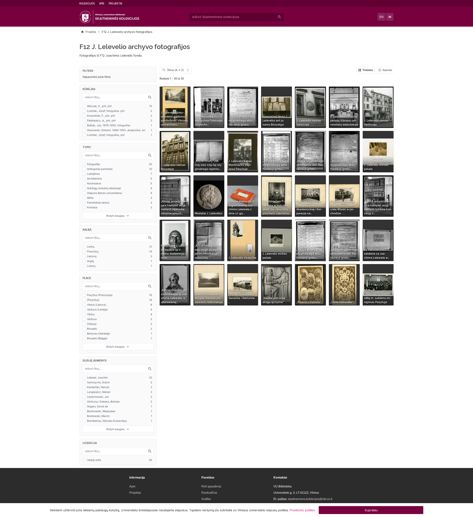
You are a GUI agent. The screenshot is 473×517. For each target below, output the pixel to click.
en (381, 17)
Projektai (115, 3)
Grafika (206, 499)
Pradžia (90, 32)
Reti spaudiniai (211, 486)
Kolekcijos (87, 3)
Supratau (371, 510)
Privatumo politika (302, 510)
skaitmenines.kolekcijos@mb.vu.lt (310, 499)
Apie (101, 3)
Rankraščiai (209, 492)
